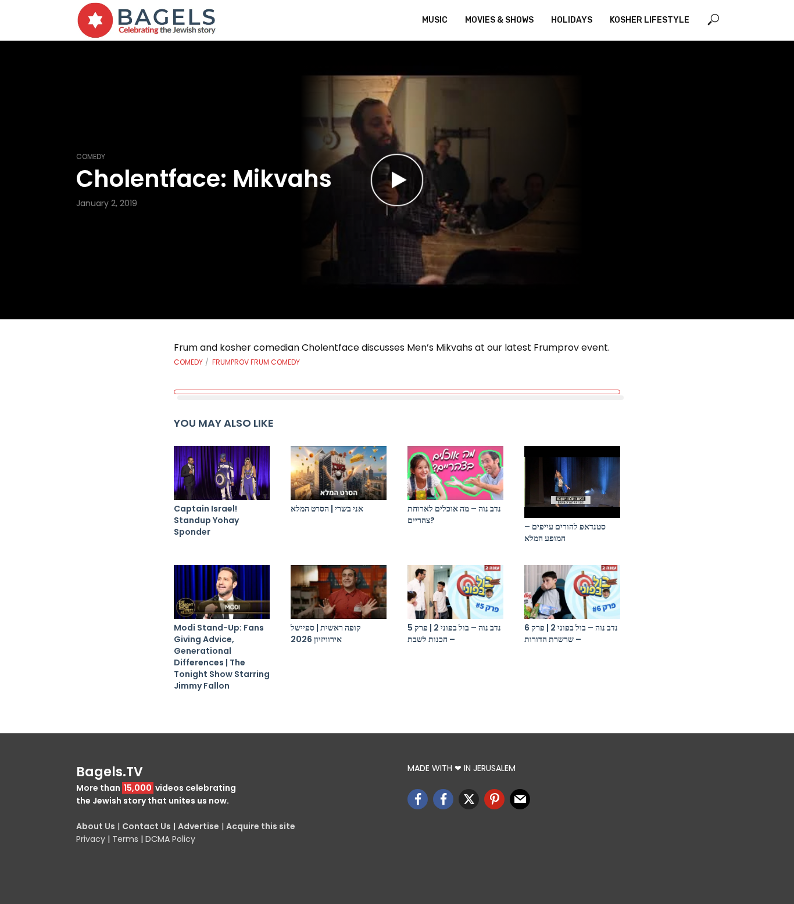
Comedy (90, 156)
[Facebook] (417, 799)
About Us (95, 826)
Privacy (90, 839)
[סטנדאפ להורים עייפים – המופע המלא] (572, 482)
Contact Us (146, 826)
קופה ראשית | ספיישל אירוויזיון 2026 (326, 633)
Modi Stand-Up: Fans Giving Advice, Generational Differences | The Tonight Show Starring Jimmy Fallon (222, 656)
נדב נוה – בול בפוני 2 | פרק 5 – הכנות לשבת (454, 633)
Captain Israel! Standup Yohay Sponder (206, 520)
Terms (125, 839)
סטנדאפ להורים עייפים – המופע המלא (565, 532)
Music (435, 20)
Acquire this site (260, 826)
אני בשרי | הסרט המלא (327, 508)
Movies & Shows (499, 20)
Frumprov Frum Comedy (256, 362)
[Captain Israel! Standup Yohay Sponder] (222, 473)
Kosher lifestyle (649, 20)
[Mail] (520, 799)
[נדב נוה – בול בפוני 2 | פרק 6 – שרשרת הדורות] (572, 592)
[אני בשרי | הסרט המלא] (339, 473)
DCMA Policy (170, 839)
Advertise (198, 826)
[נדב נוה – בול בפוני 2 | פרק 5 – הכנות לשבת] (455, 592)
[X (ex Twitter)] (469, 799)
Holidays (571, 20)
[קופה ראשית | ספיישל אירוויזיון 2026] (339, 592)
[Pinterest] (494, 799)
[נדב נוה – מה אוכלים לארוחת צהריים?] (455, 473)
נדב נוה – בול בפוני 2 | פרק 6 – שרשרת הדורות (571, 633)
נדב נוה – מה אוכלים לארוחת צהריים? (454, 514)
